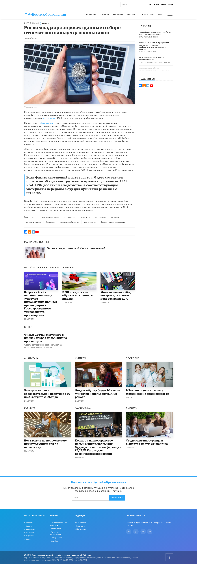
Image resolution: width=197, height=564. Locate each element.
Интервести (56, 537)
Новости (91, 14)
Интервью (132, 14)
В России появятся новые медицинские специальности (147, 392)
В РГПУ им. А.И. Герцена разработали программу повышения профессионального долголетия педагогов (154, 45)
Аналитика (148, 14)
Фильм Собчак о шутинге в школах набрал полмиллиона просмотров (45, 338)
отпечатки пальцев (33, 222)
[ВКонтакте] (25, 232)
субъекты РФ (85, 217)
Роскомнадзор (69, 217)
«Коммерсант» (48, 122)
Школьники (31, 23)
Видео (161, 14)
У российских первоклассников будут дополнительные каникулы (155, 33)
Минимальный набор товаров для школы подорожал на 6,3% (116, 295)
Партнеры (81, 528)
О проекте (81, 522)
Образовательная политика (58, 524)
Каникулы (153, 36)
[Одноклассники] (29, 232)
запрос (34, 217)
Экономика (56, 528)
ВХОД (156, 4)
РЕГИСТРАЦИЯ (167, 4)
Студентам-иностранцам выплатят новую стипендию (147, 442)
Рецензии (29, 535)
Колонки (118, 14)
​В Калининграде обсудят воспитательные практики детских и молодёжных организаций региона (154, 70)
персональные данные (50, 217)
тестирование (100, 217)
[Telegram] (33, 232)
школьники (115, 217)
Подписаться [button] (117, 498)
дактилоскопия (90, 222)
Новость (45, 23)
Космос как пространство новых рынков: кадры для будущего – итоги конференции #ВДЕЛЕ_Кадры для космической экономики (98, 447)
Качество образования (159, 62)
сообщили (49, 118)
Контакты (80, 525)
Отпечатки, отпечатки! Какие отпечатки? (76, 248)
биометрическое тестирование (113, 222)
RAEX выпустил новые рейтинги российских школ (152, 58)
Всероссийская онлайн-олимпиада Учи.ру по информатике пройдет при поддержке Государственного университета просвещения (40, 303)
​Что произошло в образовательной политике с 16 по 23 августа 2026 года (47, 393)
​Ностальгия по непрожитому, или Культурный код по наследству (46, 444)
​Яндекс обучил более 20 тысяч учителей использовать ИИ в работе (97, 393)
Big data (54, 540)
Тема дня (104, 14)
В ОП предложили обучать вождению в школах (77, 295)
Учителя (152, 51)
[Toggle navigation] (170, 14)
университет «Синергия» (69, 222)
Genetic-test (50, 222)
